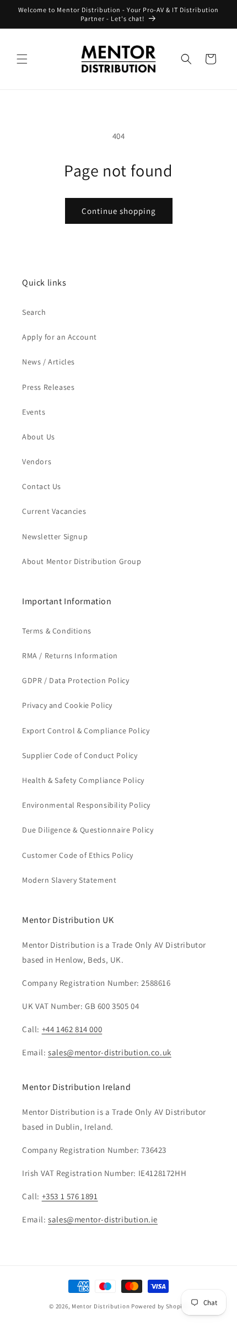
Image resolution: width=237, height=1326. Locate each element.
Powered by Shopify (159, 1306)
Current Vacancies (54, 511)
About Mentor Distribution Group (82, 561)
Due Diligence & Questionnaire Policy (88, 830)
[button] (22, 59)
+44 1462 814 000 (72, 1029)
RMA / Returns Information (70, 656)
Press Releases (48, 387)
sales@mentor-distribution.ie (103, 1219)
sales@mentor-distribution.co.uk (109, 1052)
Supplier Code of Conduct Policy (80, 755)
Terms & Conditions (56, 631)
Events (34, 412)
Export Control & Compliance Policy (85, 731)
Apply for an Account (59, 337)
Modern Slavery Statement (69, 880)
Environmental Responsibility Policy (86, 805)
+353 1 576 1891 (70, 1196)
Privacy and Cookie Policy (67, 705)
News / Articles (48, 362)
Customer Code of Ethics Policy (77, 855)
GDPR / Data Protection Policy (75, 680)
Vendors (36, 461)
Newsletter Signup (55, 536)
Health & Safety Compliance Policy (83, 780)
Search (34, 312)
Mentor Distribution (101, 1306)
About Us (38, 437)
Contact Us (41, 486)
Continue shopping (119, 211)
